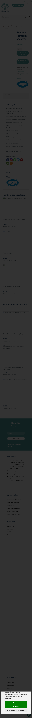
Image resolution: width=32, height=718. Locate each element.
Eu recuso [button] (16, 706)
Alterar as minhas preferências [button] (16, 710)
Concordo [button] (16, 703)
